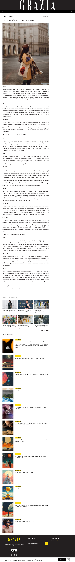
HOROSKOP (11, 16)
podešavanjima (38, 560)
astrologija (21, 292)
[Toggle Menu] (3, 12)
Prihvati (62, 559)
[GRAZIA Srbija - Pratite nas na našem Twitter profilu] (14, 555)
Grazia (4, 16)
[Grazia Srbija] (37, 5)
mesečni (32, 183)
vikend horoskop (29, 292)
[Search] (72, 12)
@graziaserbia (60, 541)
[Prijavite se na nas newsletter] (46, 543)
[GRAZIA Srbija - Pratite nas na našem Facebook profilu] (11, 555)
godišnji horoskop (42, 183)
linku (10, 183)
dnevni (27, 183)
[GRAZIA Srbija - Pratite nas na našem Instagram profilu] (16, 555)
